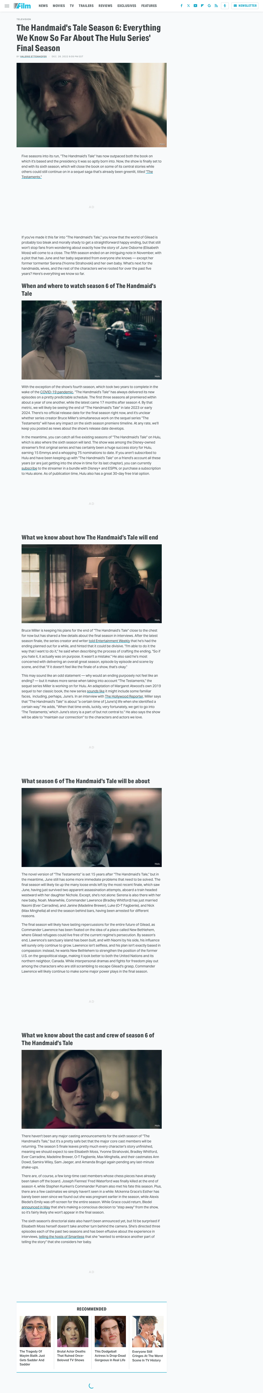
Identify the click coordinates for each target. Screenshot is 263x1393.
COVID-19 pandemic (56, 392)
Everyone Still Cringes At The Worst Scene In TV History (147, 1356)
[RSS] (216, 6)
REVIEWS (105, 5)
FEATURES (149, 5)
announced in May (36, 1207)
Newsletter (248, 6)
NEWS (43, 5)
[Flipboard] (202, 6)
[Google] (209, 6)
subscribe (29, 468)
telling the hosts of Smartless (61, 1236)
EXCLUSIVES (126, 5)
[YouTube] (195, 6)
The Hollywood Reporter (124, 696)
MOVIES (59, 5)
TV (72, 5)
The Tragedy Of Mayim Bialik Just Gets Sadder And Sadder (32, 1357)
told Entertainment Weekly (109, 641)
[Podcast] (225, 6)
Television (24, 19)
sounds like (96, 691)
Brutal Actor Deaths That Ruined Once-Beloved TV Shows (71, 1355)
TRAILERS (86, 5)
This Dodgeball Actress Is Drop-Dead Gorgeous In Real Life (110, 1355)
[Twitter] (188, 6)
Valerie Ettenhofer (33, 56)
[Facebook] (181, 6)
